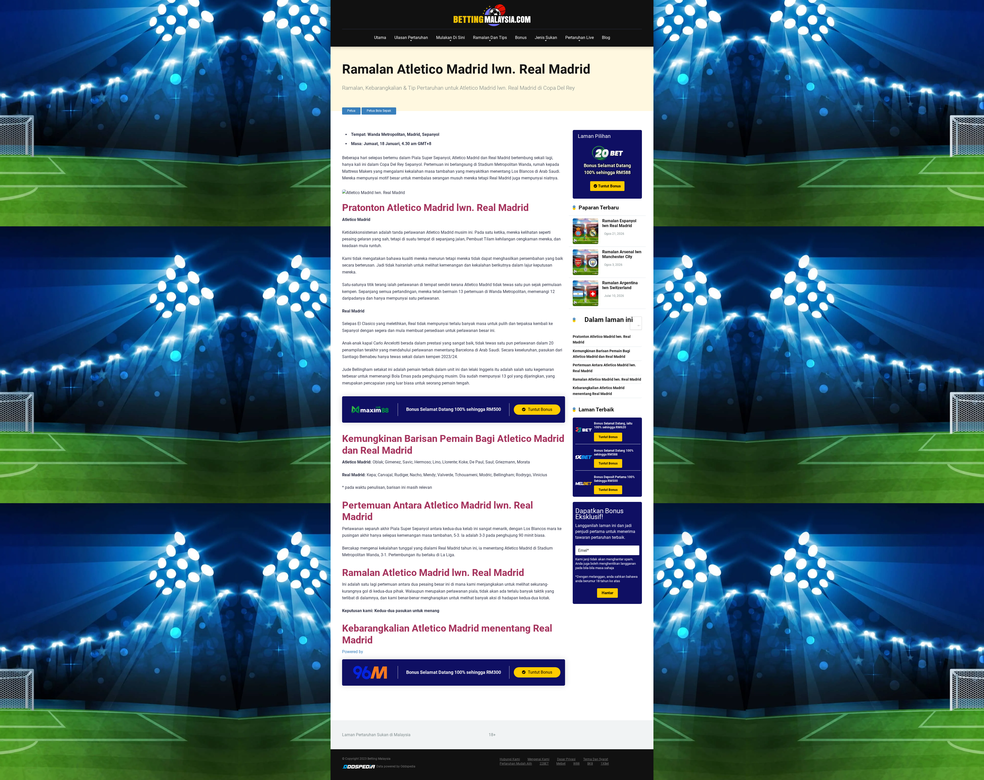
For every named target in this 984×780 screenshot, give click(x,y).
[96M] (370, 679)
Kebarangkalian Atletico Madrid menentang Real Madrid (598, 391)
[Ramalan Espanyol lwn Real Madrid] (585, 242)
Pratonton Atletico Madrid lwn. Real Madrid (602, 340)
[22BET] (583, 431)
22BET (544, 763)
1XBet (605, 763)
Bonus (521, 37)
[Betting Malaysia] (492, 15)
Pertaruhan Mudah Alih (516, 763)
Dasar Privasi (566, 759)
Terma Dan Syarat (595, 759)
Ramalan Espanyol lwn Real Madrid (619, 223)
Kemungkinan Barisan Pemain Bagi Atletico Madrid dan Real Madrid (601, 354)
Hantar (607, 593)
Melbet (561, 763)
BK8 (590, 763)
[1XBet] (583, 459)
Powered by (352, 651)
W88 (576, 763)
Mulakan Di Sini (450, 37)
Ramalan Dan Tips (490, 37)
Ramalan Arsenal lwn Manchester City (621, 254)
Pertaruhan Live (579, 37)
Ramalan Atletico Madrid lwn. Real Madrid (607, 379)
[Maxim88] (370, 416)
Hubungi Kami (510, 759)
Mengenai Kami (538, 759)
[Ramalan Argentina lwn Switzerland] (585, 304)
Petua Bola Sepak (379, 111)
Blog (606, 37)
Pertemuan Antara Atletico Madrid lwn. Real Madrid (604, 368)
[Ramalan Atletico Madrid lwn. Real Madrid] (607, 153)
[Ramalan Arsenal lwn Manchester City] (585, 273)
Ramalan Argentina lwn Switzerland (620, 285)
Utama (380, 37)
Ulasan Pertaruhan (411, 37)
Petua (351, 111)
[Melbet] (583, 485)
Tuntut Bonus (539, 409)
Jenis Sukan (546, 37)
